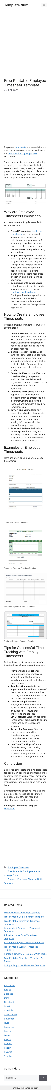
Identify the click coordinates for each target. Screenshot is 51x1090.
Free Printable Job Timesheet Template (24, 916)
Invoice (7, 1031)
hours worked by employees (22, 153)
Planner (8, 1043)
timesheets (20, 147)
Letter (7, 1035)
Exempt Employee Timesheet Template (24, 942)
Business (8, 993)
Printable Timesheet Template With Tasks (25, 954)
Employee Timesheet (18, 867)
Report (7, 1047)
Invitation (9, 1027)
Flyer (6, 1022)
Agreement (9, 985)
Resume (8, 1052)
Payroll (7, 1039)
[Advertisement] (25, 42)
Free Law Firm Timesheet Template (22, 912)
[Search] (43, 1078)
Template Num (16, 5)
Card (6, 998)
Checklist (9, 1010)
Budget (7, 989)
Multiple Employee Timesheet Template (24, 965)
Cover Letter (10, 1014)
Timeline (8, 1056)
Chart (7, 1006)
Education (9, 1018)
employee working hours (23, 292)
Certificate (9, 1002)
